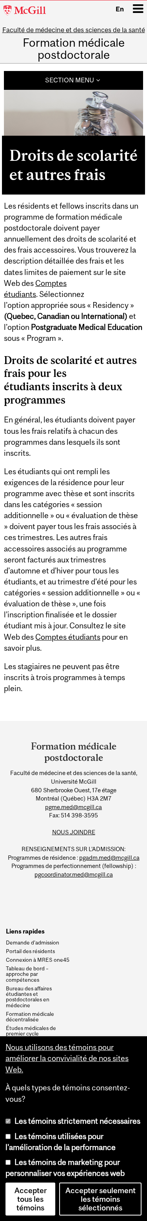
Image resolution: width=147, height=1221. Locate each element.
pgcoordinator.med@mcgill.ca (73, 874)
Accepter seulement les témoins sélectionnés (100, 1199)
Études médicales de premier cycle (31, 1031)
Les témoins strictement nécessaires (77, 1121)
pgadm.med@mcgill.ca (109, 857)
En (120, 9)
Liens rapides (25, 931)
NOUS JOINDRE (73, 832)
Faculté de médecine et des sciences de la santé (73, 30)
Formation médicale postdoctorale (74, 48)
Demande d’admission (32, 942)
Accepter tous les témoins (31, 1199)
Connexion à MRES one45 (37, 960)
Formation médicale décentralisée (30, 1017)
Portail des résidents (30, 951)
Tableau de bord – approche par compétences (27, 974)
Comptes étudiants (67, 637)
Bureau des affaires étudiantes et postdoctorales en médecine (29, 997)
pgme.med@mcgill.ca (73, 807)
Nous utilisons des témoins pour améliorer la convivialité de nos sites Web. (67, 1058)
